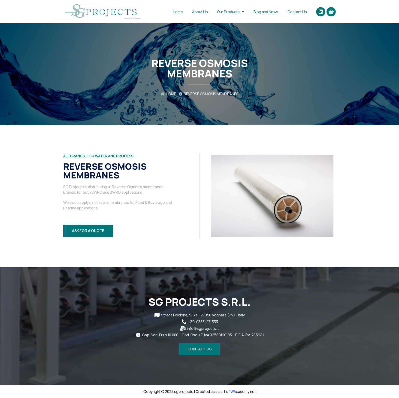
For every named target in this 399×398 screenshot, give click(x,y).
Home (178, 11)
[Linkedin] (320, 11)
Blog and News (266, 11)
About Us (200, 11)
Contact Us (297, 11)
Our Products (228, 11)
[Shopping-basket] (331, 11)
